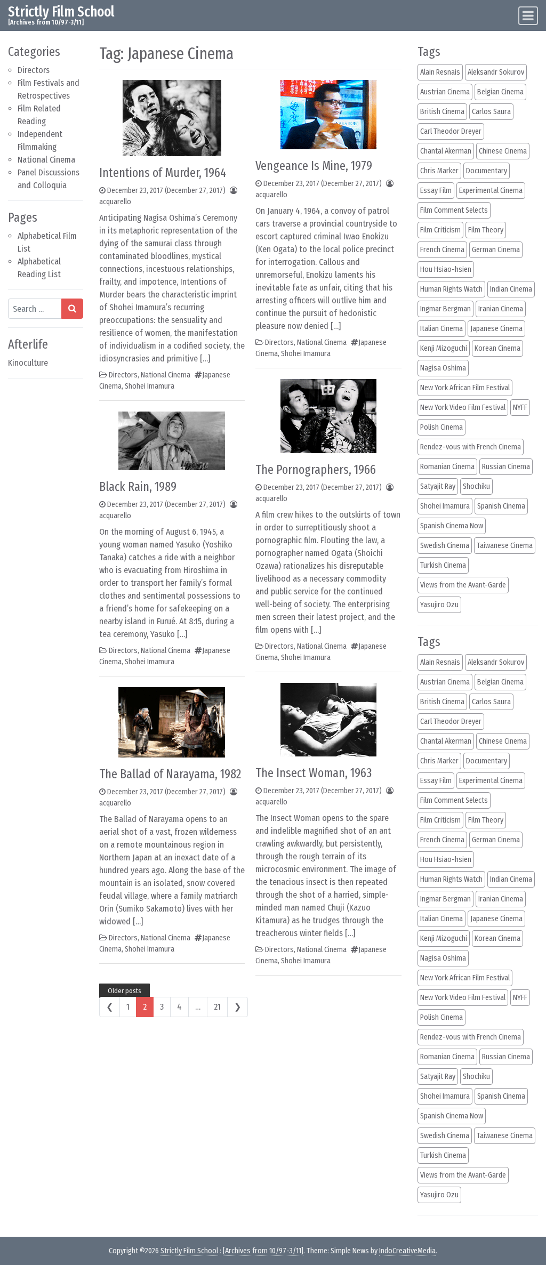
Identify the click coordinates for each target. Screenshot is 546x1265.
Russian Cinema (506, 466)
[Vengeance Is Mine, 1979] (328, 114)
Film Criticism (440, 230)
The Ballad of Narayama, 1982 (170, 774)
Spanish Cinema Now (451, 525)
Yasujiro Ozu (439, 604)
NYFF (520, 407)
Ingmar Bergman (445, 308)
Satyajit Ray (437, 486)
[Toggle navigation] (528, 15)
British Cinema (442, 111)
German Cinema (496, 249)
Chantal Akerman (445, 151)
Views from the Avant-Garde (463, 585)
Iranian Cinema (500, 308)
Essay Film (436, 190)
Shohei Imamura (149, 386)
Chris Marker (439, 170)
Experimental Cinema (491, 190)
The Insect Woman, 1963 (313, 773)
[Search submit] (72, 309)
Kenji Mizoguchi (443, 348)
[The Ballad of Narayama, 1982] (171, 721)
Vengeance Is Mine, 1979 (313, 165)
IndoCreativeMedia (407, 1250)
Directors (34, 70)
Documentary (486, 170)
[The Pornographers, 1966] (328, 415)
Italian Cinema (441, 328)
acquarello (115, 201)
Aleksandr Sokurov (496, 72)
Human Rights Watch (451, 289)
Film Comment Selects (454, 210)
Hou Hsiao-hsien (445, 269)
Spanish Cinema (501, 506)
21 (217, 1007)
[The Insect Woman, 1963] (328, 719)
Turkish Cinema (443, 565)
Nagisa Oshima (443, 368)
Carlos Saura (491, 111)
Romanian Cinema (447, 466)
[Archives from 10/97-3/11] (263, 1250)
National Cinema (46, 160)
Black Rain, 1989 (137, 486)
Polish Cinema (441, 427)
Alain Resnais (440, 72)
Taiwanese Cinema (505, 545)
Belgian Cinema (500, 91)
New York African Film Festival (465, 387)
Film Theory (485, 230)
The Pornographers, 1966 (315, 469)
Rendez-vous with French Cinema (470, 447)
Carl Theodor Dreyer (450, 131)
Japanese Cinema (496, 328)
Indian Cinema (511, 289)
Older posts (124, 991)
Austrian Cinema (445, 91)
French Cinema (442, 249)
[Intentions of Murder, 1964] (172, 117)
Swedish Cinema (444, 545)
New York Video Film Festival (462, 407)
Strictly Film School (61, 11)
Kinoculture (28, 363)
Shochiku (476, 486)
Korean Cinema (497, 348)
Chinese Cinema (503, 151)
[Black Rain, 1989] (171, 440)
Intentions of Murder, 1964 (162, 172)
